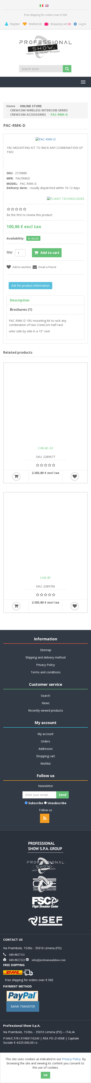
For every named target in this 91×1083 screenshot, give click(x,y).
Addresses (46, 749)
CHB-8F (45, 578)
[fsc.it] (45, 902)
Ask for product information (30, 285)
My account (45, 734)
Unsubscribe (57, 803)
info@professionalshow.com (47, 959)
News (46, 703)
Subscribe (35, 803)
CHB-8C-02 (45, 448)
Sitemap (45, 650)
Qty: (10, 252)
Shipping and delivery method (45, 657)
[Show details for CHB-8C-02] (45, 404)
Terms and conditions (46, 672)
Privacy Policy (45, 665)
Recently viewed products (45, 710)
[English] (46, 5)
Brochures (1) (21, 309)
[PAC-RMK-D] (46, 139)
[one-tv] (45, 884)
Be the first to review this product (29, 215)
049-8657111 (15, 954)
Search (45, 696)
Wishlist (45, 763)
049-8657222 (15, 959)
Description (19, 300)
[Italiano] (41, 5)
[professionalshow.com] (45, 865)
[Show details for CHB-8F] (45, 534)
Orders (45, 741)
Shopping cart (45, 756)
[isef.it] (45, 920)
